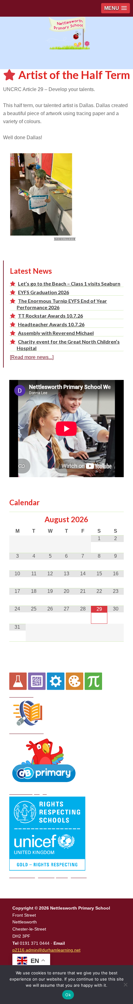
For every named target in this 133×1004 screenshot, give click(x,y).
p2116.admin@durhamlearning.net (46, 950)
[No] (125, 984)
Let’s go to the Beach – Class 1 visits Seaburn (69, 283)
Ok (68, 994)
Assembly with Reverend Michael (56, 333)
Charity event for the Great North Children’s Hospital (68, 345)
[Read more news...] (32, 357)
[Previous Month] (17, 520)
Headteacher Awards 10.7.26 (51, 324)
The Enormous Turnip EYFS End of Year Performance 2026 (62, 304)
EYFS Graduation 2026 (43, 292)
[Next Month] (115, 520)
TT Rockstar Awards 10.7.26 (50, 316)
